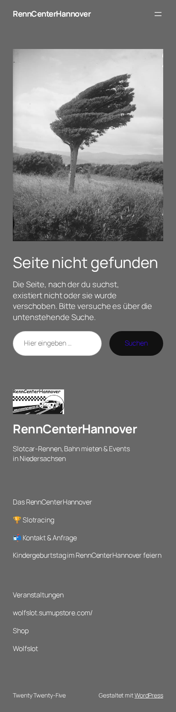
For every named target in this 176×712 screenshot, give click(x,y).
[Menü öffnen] (158, 14)
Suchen (136, 343)
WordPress (149, 695)
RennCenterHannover (52, 13)
